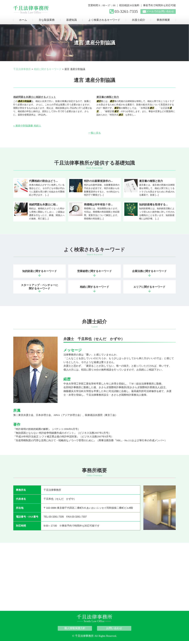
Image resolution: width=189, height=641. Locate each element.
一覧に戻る (94, 133)
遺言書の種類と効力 (107, 97)
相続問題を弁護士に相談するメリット (34, 97)
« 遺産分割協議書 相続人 (27, 125)
